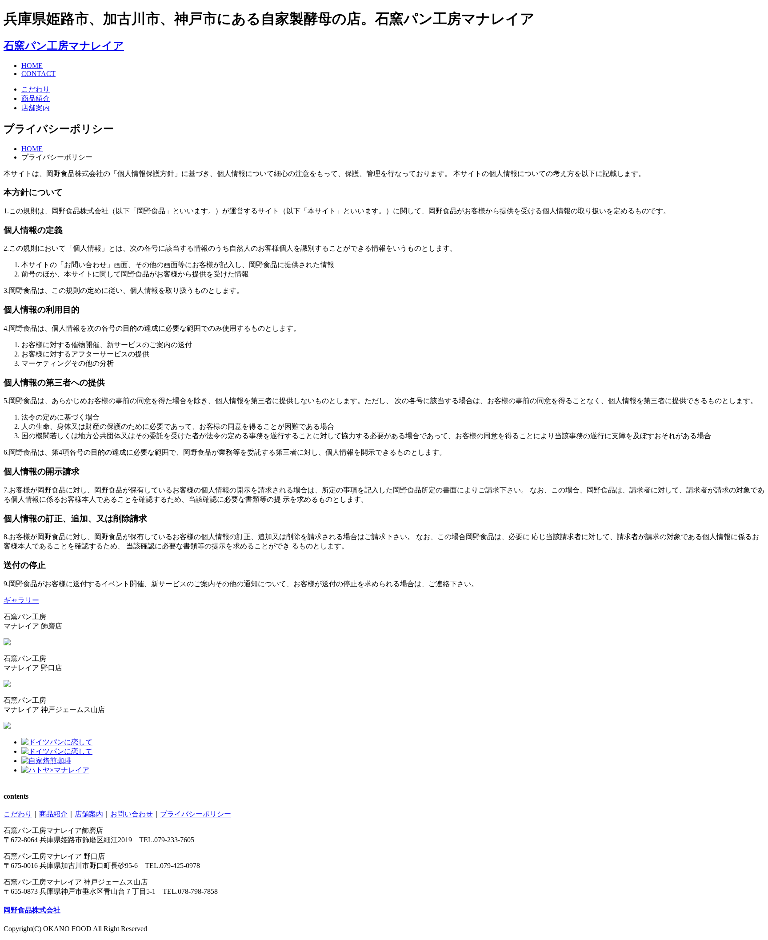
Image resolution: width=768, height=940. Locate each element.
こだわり (35, 89)
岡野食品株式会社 (32, 910)
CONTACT (38, 73)
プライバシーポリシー (195, 814)
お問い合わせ (131, 814)
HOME (32, 65)
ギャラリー (21, 600)
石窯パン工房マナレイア (64, 46)
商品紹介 (35, 98)
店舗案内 (35, 108)
